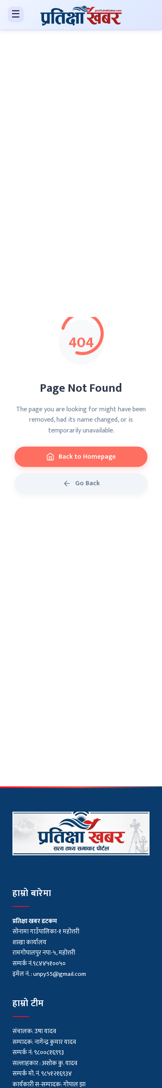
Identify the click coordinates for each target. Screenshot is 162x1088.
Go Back (87, 483)
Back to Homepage (87, 456)
